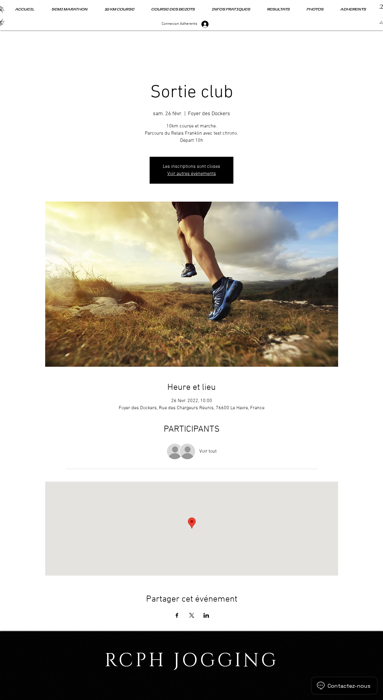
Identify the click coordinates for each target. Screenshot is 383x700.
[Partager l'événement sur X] (191, 615)
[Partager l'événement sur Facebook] (177, 615)
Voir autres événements (191, 174)
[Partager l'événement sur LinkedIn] (206, 615)
